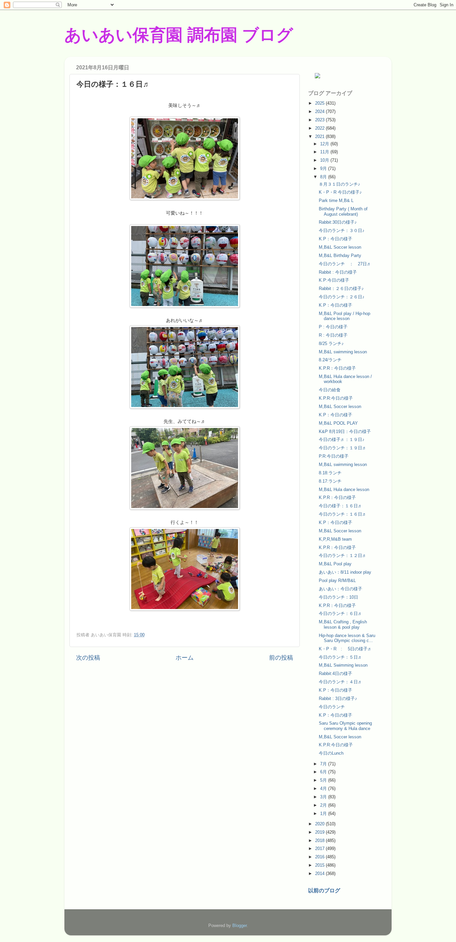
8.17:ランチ (330, 481)
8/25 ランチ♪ (331, 343)
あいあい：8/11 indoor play (345, 572)
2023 (320, 119)
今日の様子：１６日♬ (340, 505)
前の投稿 (281, 657)
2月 (324, 805)
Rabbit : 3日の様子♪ (338, 698)
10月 (325, 160)
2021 (320, 136)
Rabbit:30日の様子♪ (338, 222)
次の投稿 (88, 657)
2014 (320, 873)
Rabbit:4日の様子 (335, 673)
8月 (324, 176)
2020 (320, 823)
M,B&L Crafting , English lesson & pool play (343, 624)
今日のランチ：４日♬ (340, 681)
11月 (325, 151)
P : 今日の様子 (333, 326)
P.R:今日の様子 (334, 456)
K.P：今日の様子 (335, 238)
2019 (320, 832)
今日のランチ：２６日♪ (342, 296)
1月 (324, 813)
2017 (320, 848)
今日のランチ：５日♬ (340, 657)
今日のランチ (332, 706)
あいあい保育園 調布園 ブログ (178, 35)
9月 (324, 168)
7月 (324, 763)
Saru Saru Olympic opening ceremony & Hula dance (345, 726)
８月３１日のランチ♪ (339, 184)
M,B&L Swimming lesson (343, 665)
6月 (324, 771)
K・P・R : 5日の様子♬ (345, 648)
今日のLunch (331, 753)
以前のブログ (324, 890)
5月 (324, 780)
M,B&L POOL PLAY (338, 423)
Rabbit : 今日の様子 (338, 272)
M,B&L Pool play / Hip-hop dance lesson (344, 316)
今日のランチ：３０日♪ (342, 230)
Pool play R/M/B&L (337, 580)
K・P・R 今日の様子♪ (340, 192)
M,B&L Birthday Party (340, 255)
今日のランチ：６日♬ (340, 613)
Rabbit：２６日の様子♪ (341, 288)
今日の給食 (329, 389)
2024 (320, 111)
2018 (320, 840)
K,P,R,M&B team (335, 539)
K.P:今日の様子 (334, 280)
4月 (324, 788)
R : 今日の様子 (333, 335)
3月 (324, 796)
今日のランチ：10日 (338, 597)
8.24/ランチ (330, 359)
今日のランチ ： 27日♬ (345, 263)
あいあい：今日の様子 (340, 588)
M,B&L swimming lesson (343, 351)
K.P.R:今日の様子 (336, 398)
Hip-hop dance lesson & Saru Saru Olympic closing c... (347, 638)
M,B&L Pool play (335, 563)
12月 (325, 143)
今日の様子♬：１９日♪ (342, 439)
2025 (320, 103)
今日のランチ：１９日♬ (343, 447)
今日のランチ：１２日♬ (343, 555)
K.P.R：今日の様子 (337, 368)
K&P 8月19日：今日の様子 (345, 431)
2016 (320, 856)
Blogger (239, 925)
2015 (320, 865)
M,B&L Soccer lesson (340, 247)
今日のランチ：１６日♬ (343, 514)
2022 (320, 128)
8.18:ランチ (330, 472)
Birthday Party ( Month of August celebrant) (343, 211)
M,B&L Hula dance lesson (344, 489)
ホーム (185, 657)
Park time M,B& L (336, 200)
